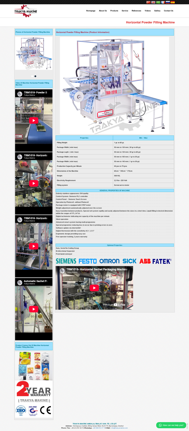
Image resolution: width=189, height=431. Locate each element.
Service (125, 10)
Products (114, 10)
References (136, 10)
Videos (148, 10)
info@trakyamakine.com (119, 428)
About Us (103, 10)
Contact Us (168, 10)
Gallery (157, 10)
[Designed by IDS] (187, 426)
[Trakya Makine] (26, 10)
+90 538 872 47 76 (99, 428)
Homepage (90, 10)
